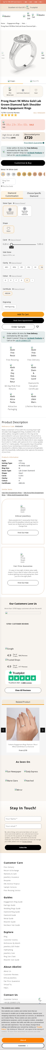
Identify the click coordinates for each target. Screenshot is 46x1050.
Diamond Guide (10, 915)
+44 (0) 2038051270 (23, 155)
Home (3, 23)
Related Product (23, 702)
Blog (5, 936)
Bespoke (7, 880)
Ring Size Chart (10, 956)
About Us (7, 971)
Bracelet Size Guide (11, 960)
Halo (23, 23)
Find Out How (23, 532)
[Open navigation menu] (40, 16)
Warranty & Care (10, 874)
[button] (23, 173)
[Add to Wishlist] (37, 326)
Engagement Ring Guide (13, 902)
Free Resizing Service (12, 890)
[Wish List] (29, 16)
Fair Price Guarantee (12, 981)
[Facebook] (40, 999)
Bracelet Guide (10, 922)
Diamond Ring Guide (12, 912)
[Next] (42, 730)
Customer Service (11, 999)
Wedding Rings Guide (12, 908)
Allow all (23, 1040)
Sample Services (10, 887)
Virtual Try (8, 984)
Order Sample (18, 326)
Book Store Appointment (23, 320)
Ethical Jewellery (10, 978)
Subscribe (23, 847)
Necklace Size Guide (12, 925)
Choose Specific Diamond (34, 194)
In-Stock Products (34, 153)
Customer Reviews (11, 974)
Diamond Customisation (12, 194)
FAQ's (6, 988)
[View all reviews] (9, 115)
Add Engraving (9, 307)
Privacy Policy (20, 1034)
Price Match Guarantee (33, 143)
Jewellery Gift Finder (12, 946)
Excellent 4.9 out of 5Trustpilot (23, 7)
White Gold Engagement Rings (17, 495)
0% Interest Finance (12, 884)
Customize (22, 1046)
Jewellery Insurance (11, 877)
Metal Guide (8, 918)
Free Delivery (9, 867)
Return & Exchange (11, 870)
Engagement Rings (13, 23)
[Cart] (33, 16)
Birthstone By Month (12, 943)
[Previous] (3, 730)
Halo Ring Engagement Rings (12, 493)
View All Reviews (23, 690)
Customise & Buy (23, 162)
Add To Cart (23, 314)
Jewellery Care (9, 953)
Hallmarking (8, 950)
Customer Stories (11, 940)
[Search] (24, 16)
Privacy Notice (27, 841)
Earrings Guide (9, 905)
